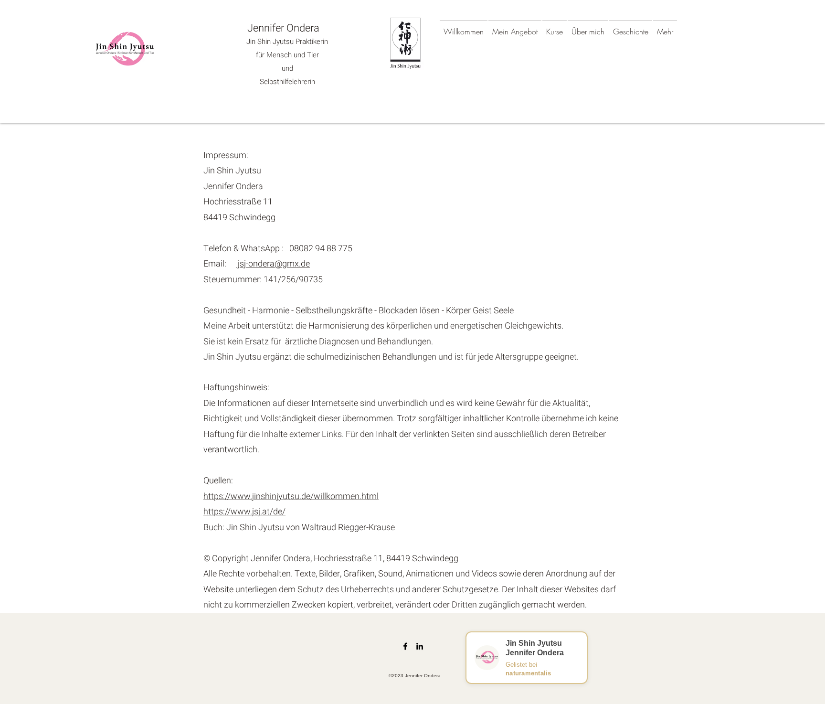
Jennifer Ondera (283, 28)
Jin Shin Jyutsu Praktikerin (287, 41)
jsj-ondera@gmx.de (273, 263)
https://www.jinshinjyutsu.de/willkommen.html (291, 496)
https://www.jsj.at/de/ (244, 511)
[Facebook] (405, 646)
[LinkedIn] (419, 646)
